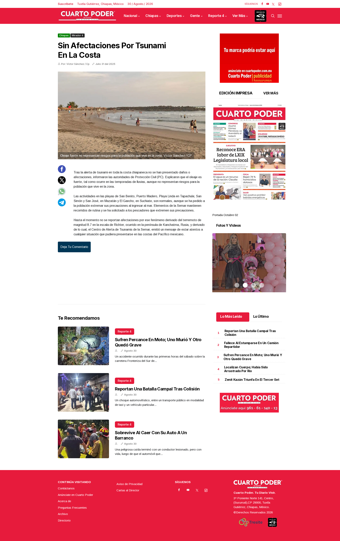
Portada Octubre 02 (225, 215)
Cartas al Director (127, 490)
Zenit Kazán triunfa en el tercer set (252, 380)
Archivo (63, 514)
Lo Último (261, 316)
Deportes (174, 16)
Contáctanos (66, 488)
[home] (87, 16)
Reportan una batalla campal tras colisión (157, 388)
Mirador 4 (77, 35)
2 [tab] (245, 210)
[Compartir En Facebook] (62, 172)
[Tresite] (250, 522)
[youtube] (267, 4)
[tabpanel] (249, 160)
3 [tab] (253, 210)
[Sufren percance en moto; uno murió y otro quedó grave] (83, 346)
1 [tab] (237, 210)
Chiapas (151, 16)
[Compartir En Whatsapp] (62, 194)
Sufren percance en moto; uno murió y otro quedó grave (253, 357)
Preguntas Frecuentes (72, 507)
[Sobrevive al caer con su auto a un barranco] (83, 439)
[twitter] (273, 4)
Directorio (64, 520)
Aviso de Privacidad (129, 484)
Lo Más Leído (231, 316)
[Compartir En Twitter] (62, 183)
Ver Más (238, 16)
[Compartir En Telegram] (62, 205)
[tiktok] (279, 4)
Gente (195, 16)
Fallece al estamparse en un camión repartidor (251, 345)
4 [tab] (261, 210)
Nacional (130, 16)
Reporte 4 (216, 16)
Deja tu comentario (74, 247)
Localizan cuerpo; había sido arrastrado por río (246, 369)
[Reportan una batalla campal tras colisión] (83, 392)
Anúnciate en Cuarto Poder (75, 494)
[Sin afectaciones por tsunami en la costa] (131, 115)
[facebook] (262, 4)
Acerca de (64, 501)
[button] (249, 152)
